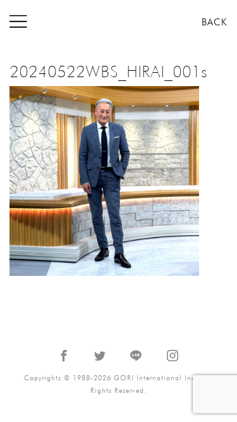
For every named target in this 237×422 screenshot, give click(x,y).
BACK (215, 22)
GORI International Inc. (119, 21)
